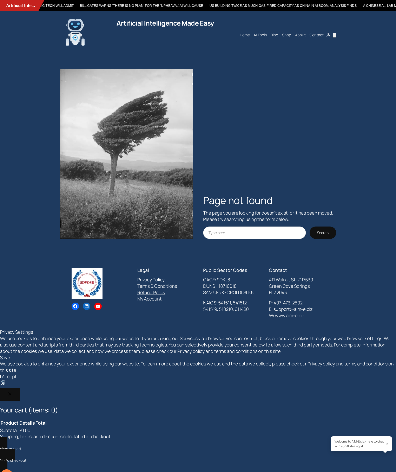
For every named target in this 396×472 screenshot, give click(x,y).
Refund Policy (151, 292)
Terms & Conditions (157, 286)
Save (5, 358)
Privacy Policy (151, 280)
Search (323, 232)
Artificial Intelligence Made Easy (165, 23)
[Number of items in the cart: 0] (334, 35)
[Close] (10, 394)
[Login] (328, 35)
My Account (149, 299)
